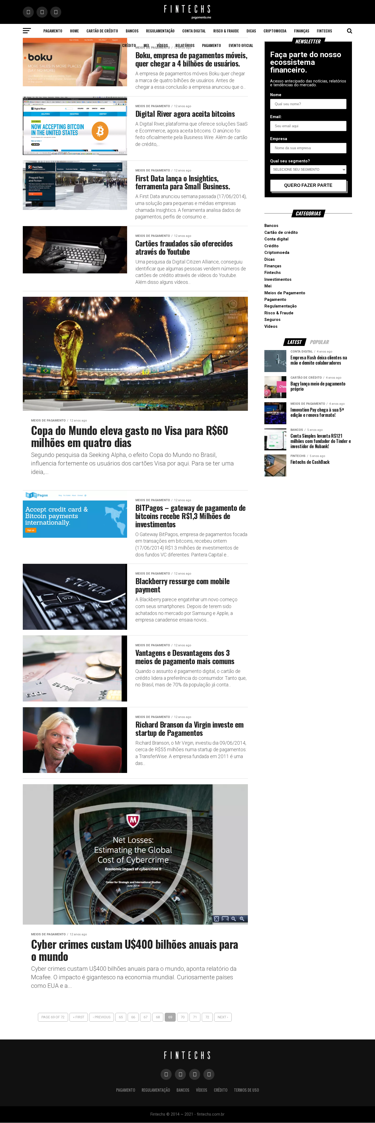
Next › (223, 1017)
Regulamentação (160, 31)
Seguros (272, 319)
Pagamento (52, 31)
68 (158, 1017)
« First (78, 1017)
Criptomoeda (275, 31)
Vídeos (162, 45)
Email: (276, 117)
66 (133, 1017)
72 (207, 1017)
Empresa (278, 139)
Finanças (301, 31)
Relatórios (184, 45)
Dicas (251, 31)
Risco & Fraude (226, 31)
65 (121, 1017)
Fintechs (324, 31)
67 (145, 1017)
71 (195, 1017)
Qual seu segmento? (290, 161)
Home (74, 31)
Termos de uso (246, 1090)
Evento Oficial (241, 45)
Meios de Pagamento (284, 293)
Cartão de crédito (102, 31)
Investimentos (278, 279)
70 (182, 1017)
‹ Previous (101, 1017)
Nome (275, 95)
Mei (146, 45)
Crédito (129, 45)
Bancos (132, 31)
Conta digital (194, 31)
